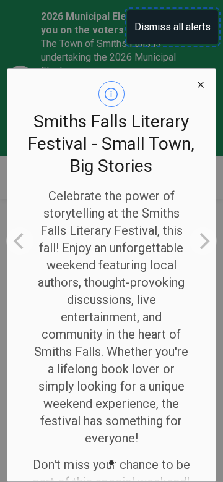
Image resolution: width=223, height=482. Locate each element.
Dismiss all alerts (172, 27)
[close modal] (201, 83)
